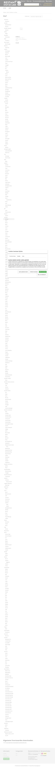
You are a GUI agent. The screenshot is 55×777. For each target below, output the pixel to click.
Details (18, 256)
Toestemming (12, 256)
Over (23, 256)
